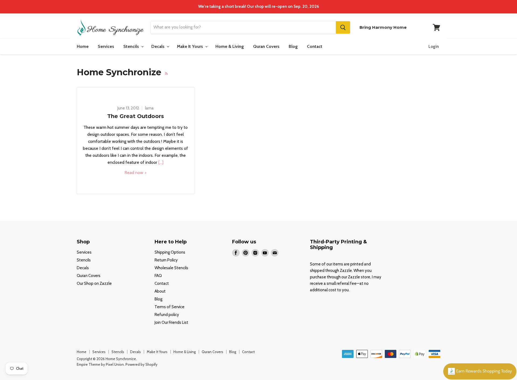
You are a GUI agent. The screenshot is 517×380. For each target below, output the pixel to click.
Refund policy (167, 314)
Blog (293, 46)
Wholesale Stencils (171, 267)
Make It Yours (190, 46)
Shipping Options (170, 252)
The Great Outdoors (135, 116)
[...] (160, 162)
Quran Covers (266, 46)
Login (433, 46)
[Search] (343, 27)
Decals (158, 46)
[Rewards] (479, 371)
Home (83, 46)
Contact (314, 46)
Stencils (131, 46)
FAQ (158, 275)
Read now (134, 172)
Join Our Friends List (171, 322)
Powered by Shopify (141, 364)
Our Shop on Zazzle (94, 283)
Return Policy (166, 260)
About (160, 291)
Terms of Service (169, 306)
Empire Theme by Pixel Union (100, 364)
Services (106, 46)
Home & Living (229, 46)
